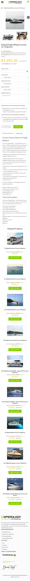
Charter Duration (6, 81)
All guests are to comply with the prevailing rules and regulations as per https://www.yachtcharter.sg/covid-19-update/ (15, 110)
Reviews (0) (19, 133)
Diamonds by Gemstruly (8, 534)
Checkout (4, 545)
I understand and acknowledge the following (13, 105)
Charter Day (4, 74)
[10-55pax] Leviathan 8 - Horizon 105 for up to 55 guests (15, 402)
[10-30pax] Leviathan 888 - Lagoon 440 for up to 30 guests (15, 371)
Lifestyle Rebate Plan (7, 538)
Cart (3, 543)
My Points (4, 549)
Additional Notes (6, 93)
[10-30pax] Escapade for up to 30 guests (15, 463)
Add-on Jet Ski (5, 87)
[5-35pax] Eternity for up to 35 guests (15, 279)
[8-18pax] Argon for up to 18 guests (15, 432)
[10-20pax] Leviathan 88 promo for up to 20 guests (15, 494)
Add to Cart (18, 126)
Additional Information (8, 133)
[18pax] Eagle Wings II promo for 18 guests (14, 8)
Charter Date (4, 68)
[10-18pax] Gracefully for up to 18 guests (15, 340)
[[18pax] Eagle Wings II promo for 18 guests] (15, 20)
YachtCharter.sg (7, 51)
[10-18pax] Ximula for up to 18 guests (15, 309)
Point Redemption (6, 536)
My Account (5, 547)
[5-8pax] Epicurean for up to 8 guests (15, 248)
